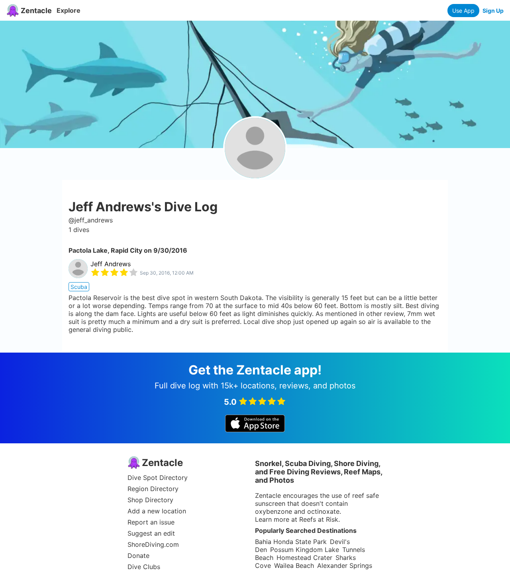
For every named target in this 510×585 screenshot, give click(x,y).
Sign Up (493, 10)
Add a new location (157, 511)
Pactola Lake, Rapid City (105, 250)
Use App (463, 10)
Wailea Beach (294, 565)
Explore (68, 10)
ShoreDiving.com (153, 544)
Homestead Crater (304, 558)
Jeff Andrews (110, 264)
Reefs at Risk (318, 519)
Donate (138, 556)
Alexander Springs (344, 565)
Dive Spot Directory (158, 478)
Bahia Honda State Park (291, 542)
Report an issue (151, 522)
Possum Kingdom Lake (304, 550)
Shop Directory (150, 500)
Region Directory (153, 489)
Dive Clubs (144, 567)
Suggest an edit (151, 533)
